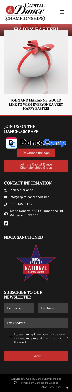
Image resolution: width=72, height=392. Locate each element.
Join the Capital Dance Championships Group (36, 166)
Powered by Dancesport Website (39, 383)
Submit (36, 356)
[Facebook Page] (6, 223)
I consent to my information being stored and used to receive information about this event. (41, 338)
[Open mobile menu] (62, 12)
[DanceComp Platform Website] (36, 143)
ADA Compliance (51, 387)
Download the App (36, 153)
